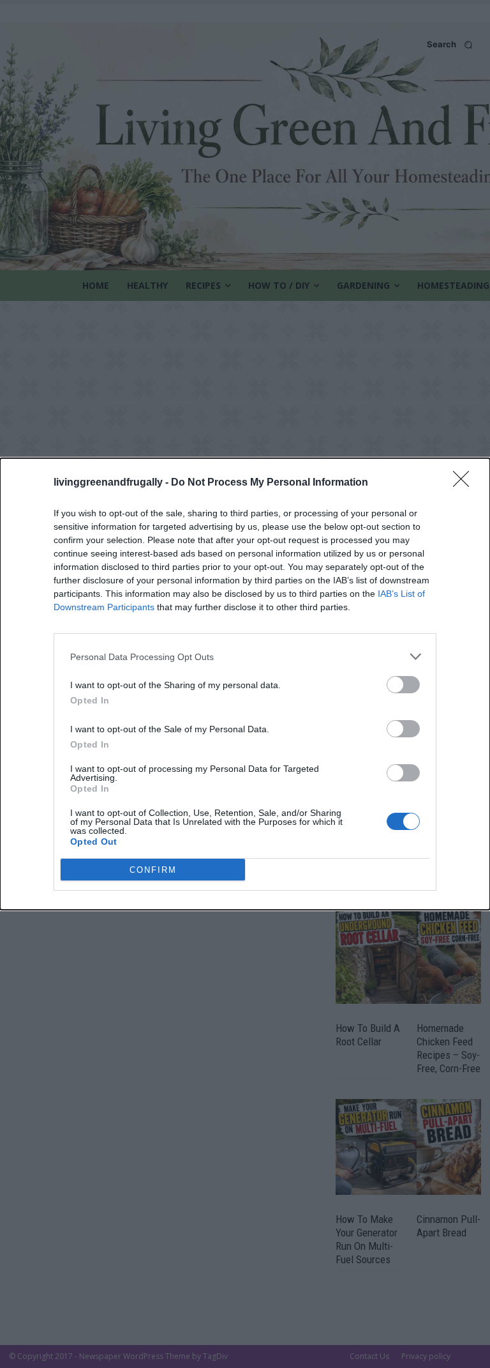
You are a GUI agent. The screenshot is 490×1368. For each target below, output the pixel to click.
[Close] (465, 483)
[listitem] (245, 656)
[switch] (403, 684)
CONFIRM (153, 870)
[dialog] (245, 684)
